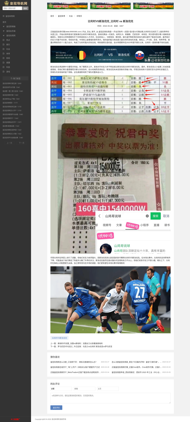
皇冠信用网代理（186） (11, 95)
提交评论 (56, 408)
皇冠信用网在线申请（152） (12, 130)
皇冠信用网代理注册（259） (12, 83)
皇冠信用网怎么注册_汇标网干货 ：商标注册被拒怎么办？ (73, 362)
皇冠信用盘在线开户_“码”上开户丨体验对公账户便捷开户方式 (75, 367)
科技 (6, 67)
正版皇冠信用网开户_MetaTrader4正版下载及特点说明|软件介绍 (76, 372)
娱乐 (6, 44)
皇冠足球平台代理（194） (12, 87)
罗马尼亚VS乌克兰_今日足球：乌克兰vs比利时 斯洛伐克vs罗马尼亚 (85, 346)
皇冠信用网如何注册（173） (12, 106)
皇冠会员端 (9, 31)
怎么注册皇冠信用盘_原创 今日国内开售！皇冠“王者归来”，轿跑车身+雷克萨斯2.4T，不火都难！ (151, 362)
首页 (4, 22)
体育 (6, 53)
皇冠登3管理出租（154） (11, 126)
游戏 (6, 71)
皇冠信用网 (9, 35)
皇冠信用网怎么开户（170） (12, 110)
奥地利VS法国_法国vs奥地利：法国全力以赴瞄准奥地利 (80, 343)
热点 (6, 40)
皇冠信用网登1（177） (11, 103)
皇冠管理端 (9, 26)
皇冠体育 (61, 16)
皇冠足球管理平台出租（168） (13, 114)
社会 (6, 49)
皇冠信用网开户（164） (11, 118)
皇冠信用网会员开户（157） (12, 122)
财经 (6, 58)
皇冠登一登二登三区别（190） (13, 91)
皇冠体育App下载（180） (12, 99)
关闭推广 (16, 419)
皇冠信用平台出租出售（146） (13, 137)
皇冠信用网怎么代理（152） (12, 134)
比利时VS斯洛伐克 (59, 338)
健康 (6, 62)
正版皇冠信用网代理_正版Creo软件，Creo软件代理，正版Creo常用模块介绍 (143, 367)
